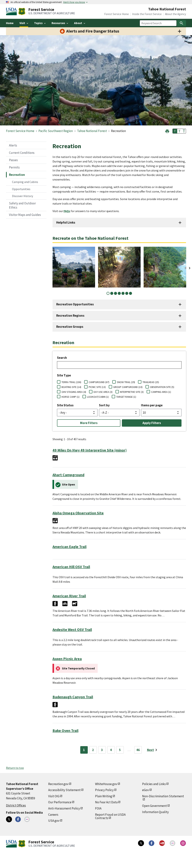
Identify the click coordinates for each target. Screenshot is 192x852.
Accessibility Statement (64, 790)
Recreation (17, 175)
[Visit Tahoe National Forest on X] (9, 819)
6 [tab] (126, 293)
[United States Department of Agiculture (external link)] (12, 11)
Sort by (104, 405)
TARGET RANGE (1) (126, 396)
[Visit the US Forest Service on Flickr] (173, 843)
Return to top (15, 768)
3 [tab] (115, 293)
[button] (167, 131)
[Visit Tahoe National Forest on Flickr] (27, 819)
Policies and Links (154, 784)
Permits (14, 167)
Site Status (65, 405)
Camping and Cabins (25, 182)
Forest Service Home (116, 14)
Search (62, 358)
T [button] (175, 131)
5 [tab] (123, 293)
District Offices (16, 805)
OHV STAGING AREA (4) (74, 392)
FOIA (98, 808)
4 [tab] (119, 293)
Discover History (22, 196)
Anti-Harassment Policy (64, 808)
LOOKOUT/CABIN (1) (98, 396)
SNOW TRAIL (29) (126, 382)
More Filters (89, 423)
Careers (53, 815)
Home (10, 23)
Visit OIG (53, 796)
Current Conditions (21, 153)
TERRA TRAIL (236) (71, 382)
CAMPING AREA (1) (161, 392)
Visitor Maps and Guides (25, 215)
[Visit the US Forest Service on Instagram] (183, 843)
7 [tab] (130, 293)
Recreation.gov (58, 784)
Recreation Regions (70, 315)
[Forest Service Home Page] (21, 11)
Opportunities (21, 189)
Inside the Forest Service (147, 14)
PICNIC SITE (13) (97, 387)
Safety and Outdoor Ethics (22, 205)
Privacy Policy (104, 790)
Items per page (152, 405)
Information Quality (155, 812)
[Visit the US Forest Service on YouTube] (162, 843)
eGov (145, 790)
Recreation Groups (69, 327)
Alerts (13, 145)
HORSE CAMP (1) (71, 396)
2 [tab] (111, 293)
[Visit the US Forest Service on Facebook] (151, 843)
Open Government (154, 806)
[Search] (181, 23)
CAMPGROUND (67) (99, 382)
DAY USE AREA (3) (103, 392)
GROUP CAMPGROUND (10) (127, 387)
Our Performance (59, 802)
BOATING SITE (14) (71, 387)
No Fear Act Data (106, 802)
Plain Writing (103, 796)
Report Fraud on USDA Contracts (110, 816)
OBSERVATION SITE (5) (162, 387)
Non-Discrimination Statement (163, 796)
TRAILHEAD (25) (150, 382)
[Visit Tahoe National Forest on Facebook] (18, 819)
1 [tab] (108, 293)
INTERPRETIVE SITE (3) (132, 392)
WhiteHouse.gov (106, 784)
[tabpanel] (73, 267)
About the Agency (175, 14)
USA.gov (53, 821)
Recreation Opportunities (75, 304)
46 (138, 750)
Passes (13, 160)
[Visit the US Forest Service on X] (141, 843)
